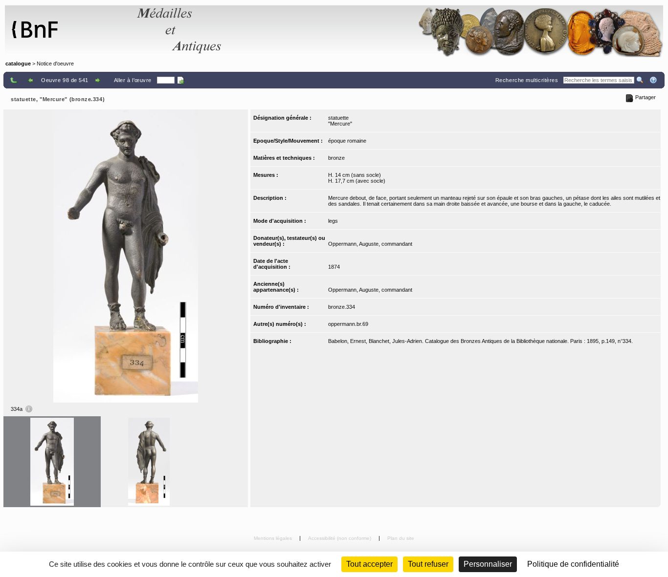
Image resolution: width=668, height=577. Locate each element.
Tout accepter (369, 564)
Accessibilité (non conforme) (340, 538)
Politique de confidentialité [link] (573, 564)
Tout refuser (428, 564)
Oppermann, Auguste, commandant (370, 244)
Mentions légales (273, 538)
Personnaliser (488, 564)
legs (333, 221)
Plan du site (400, 538)
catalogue (18, 63)
